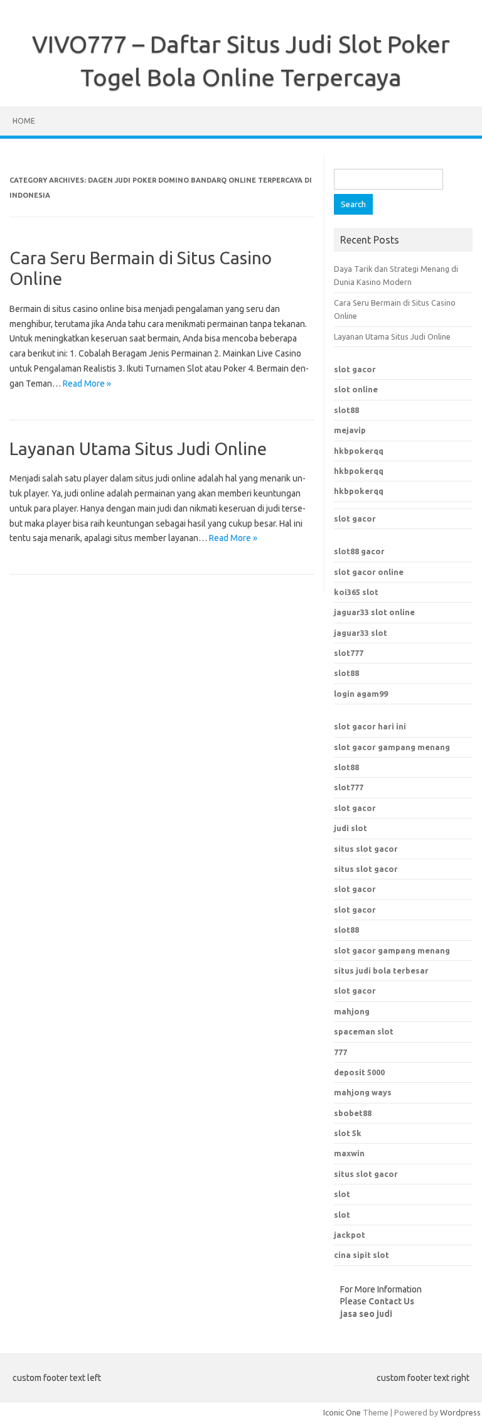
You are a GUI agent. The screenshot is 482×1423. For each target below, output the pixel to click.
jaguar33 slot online (374, 612)
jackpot (349, 1234)
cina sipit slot (361, 1254)
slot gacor (355, 369)
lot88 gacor (359, 551)
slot (342, 1193)
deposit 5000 (359, 1072)
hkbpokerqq (358, 450)
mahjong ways (363, 1092)
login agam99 (361, 693)
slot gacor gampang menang (392, 747)
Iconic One (342, 1412)
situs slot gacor (366, 848)
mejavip (350, 430)
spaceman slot (364, 1031)
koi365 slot (356, 592)
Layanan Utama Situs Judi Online (138, 448)
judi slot (350, 828)
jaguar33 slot (360, 632)
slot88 (346, 409)
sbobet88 (353, 1113)
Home (24, 121)
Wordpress (460, 1412)
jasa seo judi (366, 1314)
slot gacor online (369, 571)
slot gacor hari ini (370, 726)
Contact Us (391, 1301)
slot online (356, 389)
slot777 (348, 652)
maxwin (349, 1153)
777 (340, 1052)
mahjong (352, 1011)
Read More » (87, 384)
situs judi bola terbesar (381, 970)
